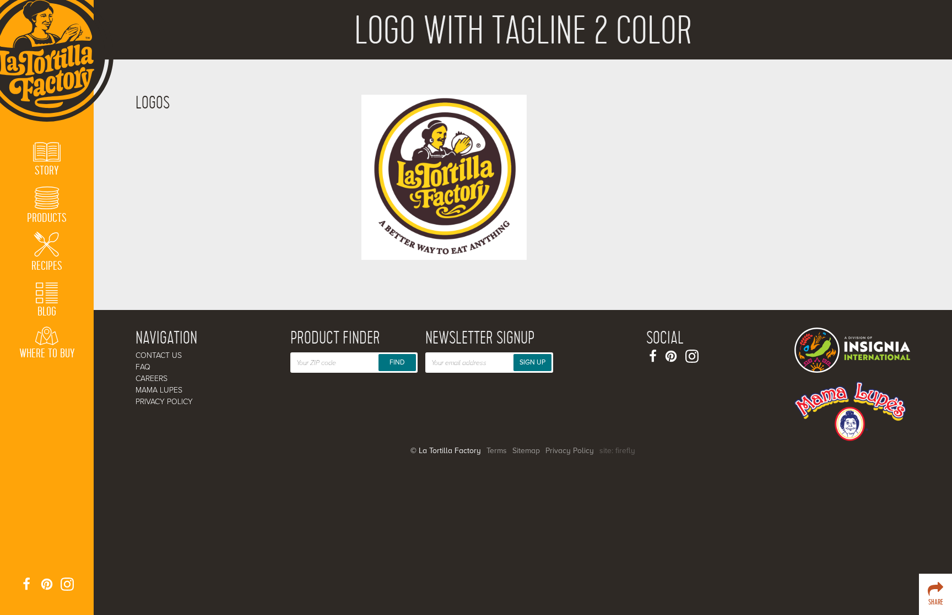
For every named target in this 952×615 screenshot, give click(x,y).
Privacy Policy (164, 401)
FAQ (143, 367)
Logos (153, 103)
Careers (151, 378)
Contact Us (159, 355)
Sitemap (526, 450)
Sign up (532, 362)
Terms (496, 450)
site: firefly (617, 450)
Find (397, 362)
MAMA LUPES (159, 390)
